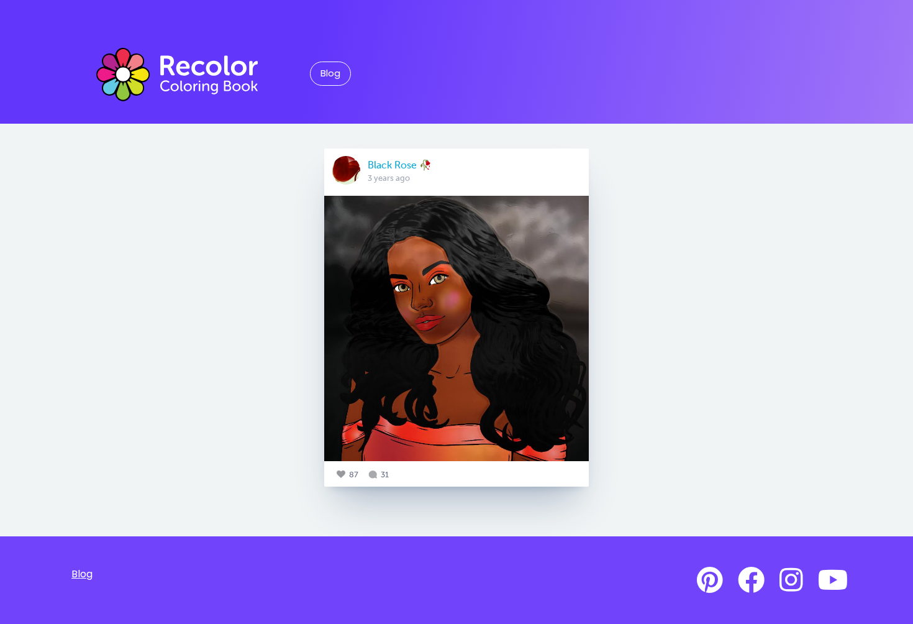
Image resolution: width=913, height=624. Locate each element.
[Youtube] (833, 580)
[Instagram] (791, 580)
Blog (330, 73)
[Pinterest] (710, 580)
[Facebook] (751, 580)
